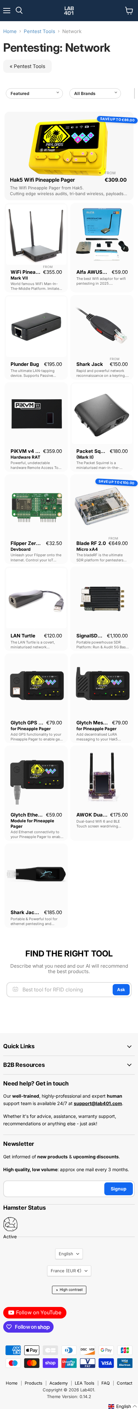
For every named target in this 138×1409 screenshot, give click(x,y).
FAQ (105, 1383)
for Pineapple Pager (31, 728)
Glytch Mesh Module (100, 723)
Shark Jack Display (33, 912)
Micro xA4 (87, 549)
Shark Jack (89, 364)
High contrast (69, 1289)
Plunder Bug (25, 364)
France (66, 1270)
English (66, 1253)
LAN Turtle (23, 636)
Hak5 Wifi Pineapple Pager (42, 180)
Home (10, 31)
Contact (124, 1383)
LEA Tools (84, 1383)
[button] (123, 1406)
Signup (118, 1188)
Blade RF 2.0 (91, 543)
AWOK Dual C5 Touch (101, 815)
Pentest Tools (39, 31)
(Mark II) (85, 457)
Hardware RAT (25, 457)
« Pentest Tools (27, 66)
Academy (58, 1383)
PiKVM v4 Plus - (30, 451)
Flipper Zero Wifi (30, 543)
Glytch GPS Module (33, 723)
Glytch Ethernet (29, 815)
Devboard (20, 549)
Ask (121, 989)
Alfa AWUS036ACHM (101, 272)
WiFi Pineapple (28, 272)
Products (33, 1383)
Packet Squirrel (94, 451)
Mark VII (19, 278)
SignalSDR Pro (93, 636)
